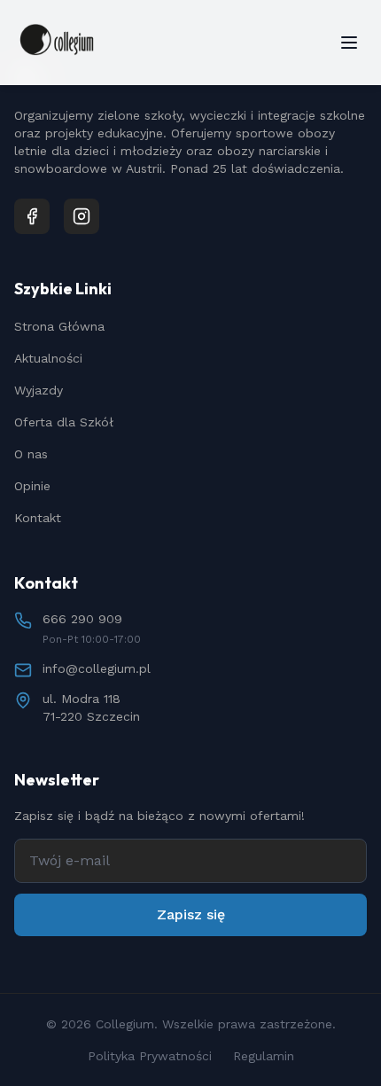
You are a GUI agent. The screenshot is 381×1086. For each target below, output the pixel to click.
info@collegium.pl (97, 668)
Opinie (32, 486)
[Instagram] (81, 216)
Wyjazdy (38, 390)
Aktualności (48, 358)
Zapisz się (191, 914)
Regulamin (263, 1056)
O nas (31, 454)
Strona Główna (59, 326)
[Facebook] (32, 216)
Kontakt (37, 518)
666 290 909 (82, 619)
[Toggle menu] (349, 42)
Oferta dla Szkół (63, 422)
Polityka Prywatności (150, 1056)
